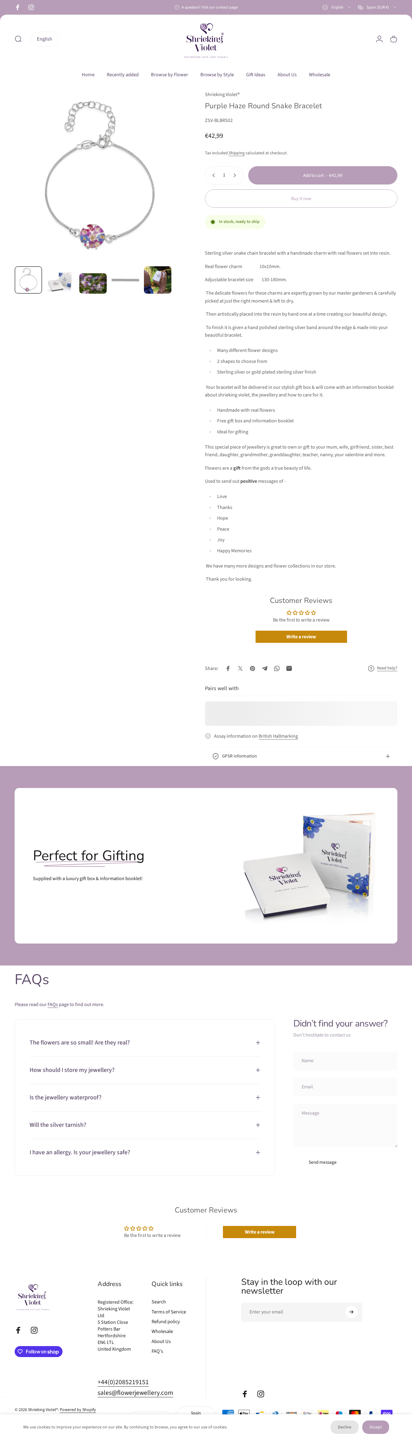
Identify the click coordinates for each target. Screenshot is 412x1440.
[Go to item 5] (157, 280)
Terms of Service (169, 1312)
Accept (376, 1427)
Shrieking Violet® (222, 94)
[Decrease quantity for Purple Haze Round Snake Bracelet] (212, 175)
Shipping (237, 153)
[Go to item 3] (93, 283)
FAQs (53, 1004)
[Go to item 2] (60, 281)
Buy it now (301, 198)
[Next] (169, 186)
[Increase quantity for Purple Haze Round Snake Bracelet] (236, 175)
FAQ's (157, 1351)
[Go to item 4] (125, 280)
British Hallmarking (278, 736)
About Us (161, 1341)
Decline (344, 1427)
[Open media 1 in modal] (100, 176)
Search (159, 1302)
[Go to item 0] (28, 280)
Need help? (387, 668)
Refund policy (166, 1322)
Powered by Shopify (78, 1410)
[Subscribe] (351, 1312)
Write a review (301, 636)
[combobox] (337, 7)
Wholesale (162, 1331)
